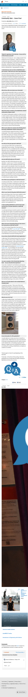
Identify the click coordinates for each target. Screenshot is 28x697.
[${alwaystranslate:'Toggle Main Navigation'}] (26, 1)
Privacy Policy (17, 681)
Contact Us (4, 685)
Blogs (6, 1)
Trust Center (4, 681)
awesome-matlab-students (9, 629)
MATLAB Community (6, 11)
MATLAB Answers (5, 4)
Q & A (7, 379)
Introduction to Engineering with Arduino (12, 637)
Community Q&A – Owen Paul (11, 18)
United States (21, 692)
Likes (16, 23)
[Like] (20, 377)
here (18, 645)
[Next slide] (25, 4)
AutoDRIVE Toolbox (7, 633)
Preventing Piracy (5, 683)
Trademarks (10, 681)
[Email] (19, 382)
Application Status (14, 683)
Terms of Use (22, 683)
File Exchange (14, 4)
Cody (20, 4)
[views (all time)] (2, 23)
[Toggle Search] (23, 1)
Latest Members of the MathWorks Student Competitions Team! (24, 593)
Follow (24, 377)
